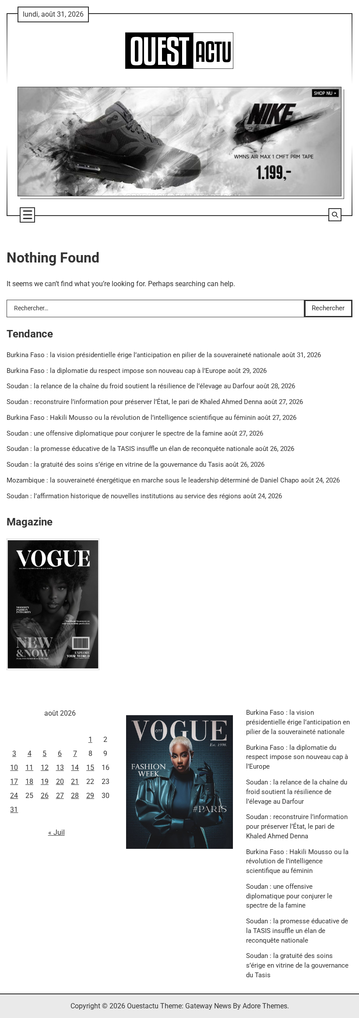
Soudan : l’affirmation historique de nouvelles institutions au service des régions (124, 496)
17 (14, 781)
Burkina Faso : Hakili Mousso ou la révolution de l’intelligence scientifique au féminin (131, 418)
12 (45, 767)
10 (14, 767)
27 (60, 795)
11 (29, 767)
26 (45, 795)
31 (14, 809)
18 (29, 781)
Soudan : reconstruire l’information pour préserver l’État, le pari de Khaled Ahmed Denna (134, 402)
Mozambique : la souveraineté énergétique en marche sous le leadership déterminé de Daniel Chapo (153, 480)
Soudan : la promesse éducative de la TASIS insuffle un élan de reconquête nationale (130, 449)
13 (60, 767)
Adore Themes (265, 1006)
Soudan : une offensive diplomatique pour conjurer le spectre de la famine (114, 433)
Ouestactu (142, 1006)
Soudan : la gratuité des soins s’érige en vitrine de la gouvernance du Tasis (115, 464)
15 (90, 767)
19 (45, 781)
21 (75, 781)
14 (75, 767)
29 (90, 795)
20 (60, 781)
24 (14, 795)
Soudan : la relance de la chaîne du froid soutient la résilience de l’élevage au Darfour (130, 386)
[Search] (334, 214)
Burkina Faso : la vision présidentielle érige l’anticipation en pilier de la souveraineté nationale (143, 355)
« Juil (56, 832)
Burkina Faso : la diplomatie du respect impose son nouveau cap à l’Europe (116, 371)
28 (75, 795)
